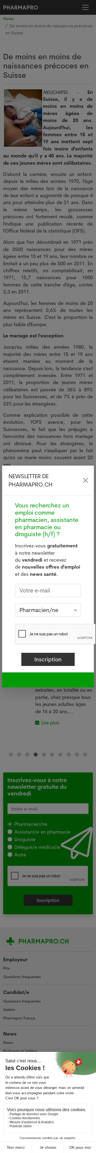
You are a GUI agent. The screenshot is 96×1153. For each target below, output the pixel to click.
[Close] (85, 480)
